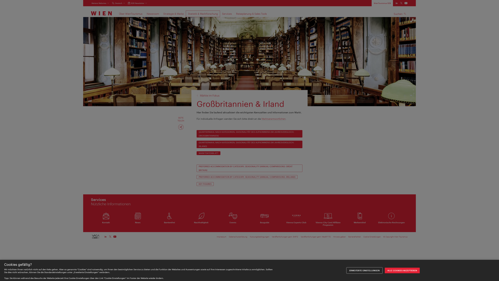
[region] (249, 270)
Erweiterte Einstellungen (364, 270)
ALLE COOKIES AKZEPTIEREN (402, 270)
